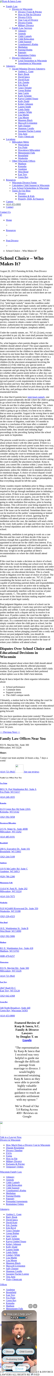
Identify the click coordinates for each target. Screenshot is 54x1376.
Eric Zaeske (23, 82)
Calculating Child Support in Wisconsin (31, 185)
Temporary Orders (14, 1166)
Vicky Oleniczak (26, 136)
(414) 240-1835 (7, 797)
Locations (10, 139)
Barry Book (23, 74)
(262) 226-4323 (7, 916)
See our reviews (31, 771)
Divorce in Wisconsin (22, 9)
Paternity (22, 52)
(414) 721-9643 (7, 771)
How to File (11, 1158)
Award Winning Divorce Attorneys (28, 68)
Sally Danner (24, 125)
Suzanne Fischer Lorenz (29, 131)
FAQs (9, 1153)
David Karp (23, 79)
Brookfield (23, 155)
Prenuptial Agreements (16, 1201)
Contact (9, 207)
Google (27, 1040)
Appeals (22, 33)
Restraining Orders (27, 55)
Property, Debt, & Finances (31, 199)
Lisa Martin (23, 115)
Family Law (12, 6)
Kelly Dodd (23, 101)
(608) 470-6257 (7, 956)
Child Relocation (26, 39)
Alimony (22, 31)
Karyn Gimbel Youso (28, 98)
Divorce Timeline (14, 1150)
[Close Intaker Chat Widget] (35, 1306)
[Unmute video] (19, 1336)
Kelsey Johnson (25, 104)
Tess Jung (22, 134)
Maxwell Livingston (27, 123)
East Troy (22, 174)
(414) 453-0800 (13, 204)
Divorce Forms (25, 22)
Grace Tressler (25, 87)
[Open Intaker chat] (32, 1374)
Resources (11, 180)
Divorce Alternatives (22, 58)
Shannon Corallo (26, 128)
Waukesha (23, 158)
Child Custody (25, 36)
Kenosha (22, 166)
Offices (3, 1284)
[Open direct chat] (30, 1306)
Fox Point (22, 147)
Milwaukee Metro (20, 142)
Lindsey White (25, 112)
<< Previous (6, 732)
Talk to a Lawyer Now (11, 1137)
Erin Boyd (23, 85)
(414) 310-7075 (7, 896)
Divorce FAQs (25, 17)
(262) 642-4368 (7, 996)
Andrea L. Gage (25, 71)
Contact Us (5, 212)
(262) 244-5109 (7, 856)
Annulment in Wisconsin (29, 63)
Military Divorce (26, 25)
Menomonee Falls (26, 153)
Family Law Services (22, 28)
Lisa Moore (23, 117)
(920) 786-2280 (7, 876)
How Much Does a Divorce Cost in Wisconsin (28, 1145)
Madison (22, 163)
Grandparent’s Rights (28, 44)
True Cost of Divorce (28, 20)
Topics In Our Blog (21, 190)
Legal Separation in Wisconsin (32, 60)
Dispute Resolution (15, 1147)
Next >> (16, 732)
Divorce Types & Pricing (30, 12)
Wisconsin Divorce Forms (24, 182)
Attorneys (10, 66)
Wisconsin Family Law (11, 1172)
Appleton (22, 169)
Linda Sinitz (24, 109)
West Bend (23, 171)
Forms (9, 1156)
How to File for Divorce (29, 14)
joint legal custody (36, 397)
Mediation (23, 47)
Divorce (22, 193)
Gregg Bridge (24, 90)
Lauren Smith (24, 106)
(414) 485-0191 (7, 837)
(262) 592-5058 (7, 817)
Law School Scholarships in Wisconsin (30, 188)
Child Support (24, 41)
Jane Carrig (23, 93)
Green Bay (23, 177)
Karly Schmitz (25, 96)
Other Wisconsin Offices (23, 161)
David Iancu (24, 77)
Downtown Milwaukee (29, 150)
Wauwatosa (23, 144)
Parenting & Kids (26, 196)
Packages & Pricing (15, 1164)
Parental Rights (25, 49)
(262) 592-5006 (7, 936)
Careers (9, 201)
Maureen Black (25, 120)
